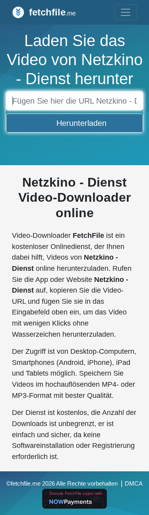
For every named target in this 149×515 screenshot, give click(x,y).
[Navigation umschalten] (125, 12)
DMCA (134, 483)
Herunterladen (81, 123)
